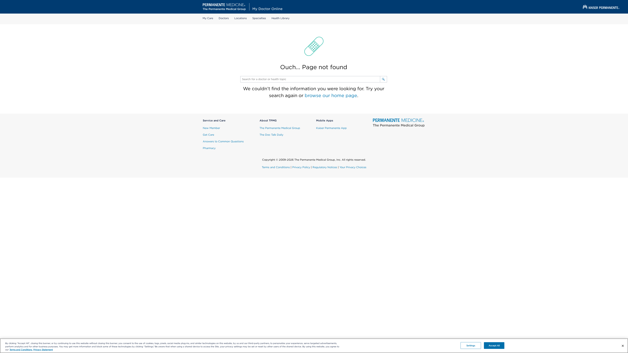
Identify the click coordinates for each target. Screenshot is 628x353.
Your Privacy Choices (353, 167)
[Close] (622, 345)
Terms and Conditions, (21, 349)
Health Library (280, 18)
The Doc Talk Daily (271, 134)
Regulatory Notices (325, 167)
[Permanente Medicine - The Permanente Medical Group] (399, 122)
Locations (240, 18)
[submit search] (383, 79)
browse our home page (331, 95)
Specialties (259, 18)
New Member (211, 128)
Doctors (224, 18)
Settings (470, 345)
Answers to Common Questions (223, 141)
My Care (208, 18)
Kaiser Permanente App (331, 128)
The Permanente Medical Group (280, 128)
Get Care (208, 134)
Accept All (494, 345)
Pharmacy (209, 148)
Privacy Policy (301, 167)
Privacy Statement (43, 349)
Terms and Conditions (276, 167)
